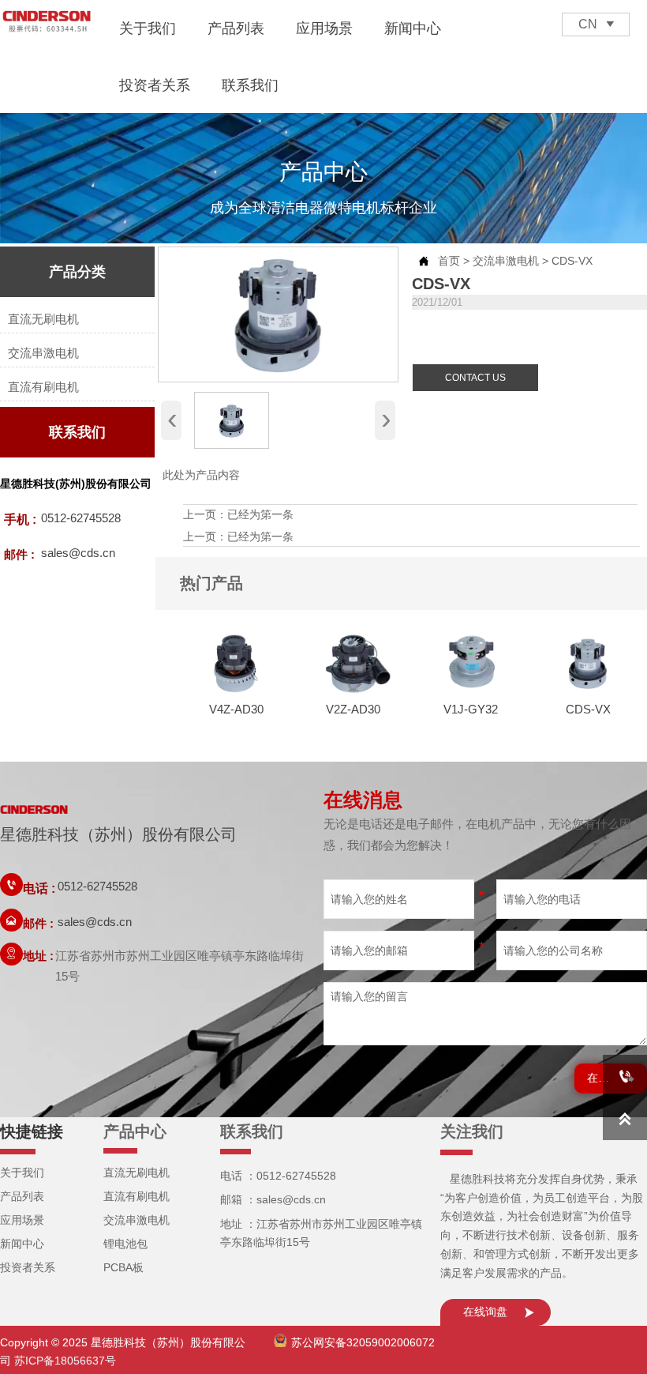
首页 (449, 260)
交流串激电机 (506, 260)
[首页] (46, 22)
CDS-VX (572, 260)
